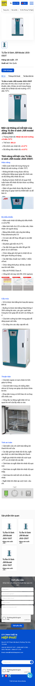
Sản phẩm (14, 10)
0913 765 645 (5, 649)
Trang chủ (6, 10)
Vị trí (16, 3)
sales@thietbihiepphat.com (14, 652)
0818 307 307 (11, 647)
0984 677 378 (16, 649)
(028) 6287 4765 (22, 647)
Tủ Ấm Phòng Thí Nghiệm (27, 10)
